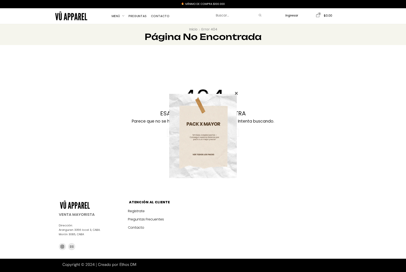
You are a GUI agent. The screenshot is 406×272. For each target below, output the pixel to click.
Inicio (193, 29)
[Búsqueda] (260, 15)
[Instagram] (62, 246)
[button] (292, 15)
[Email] (71, 246)
